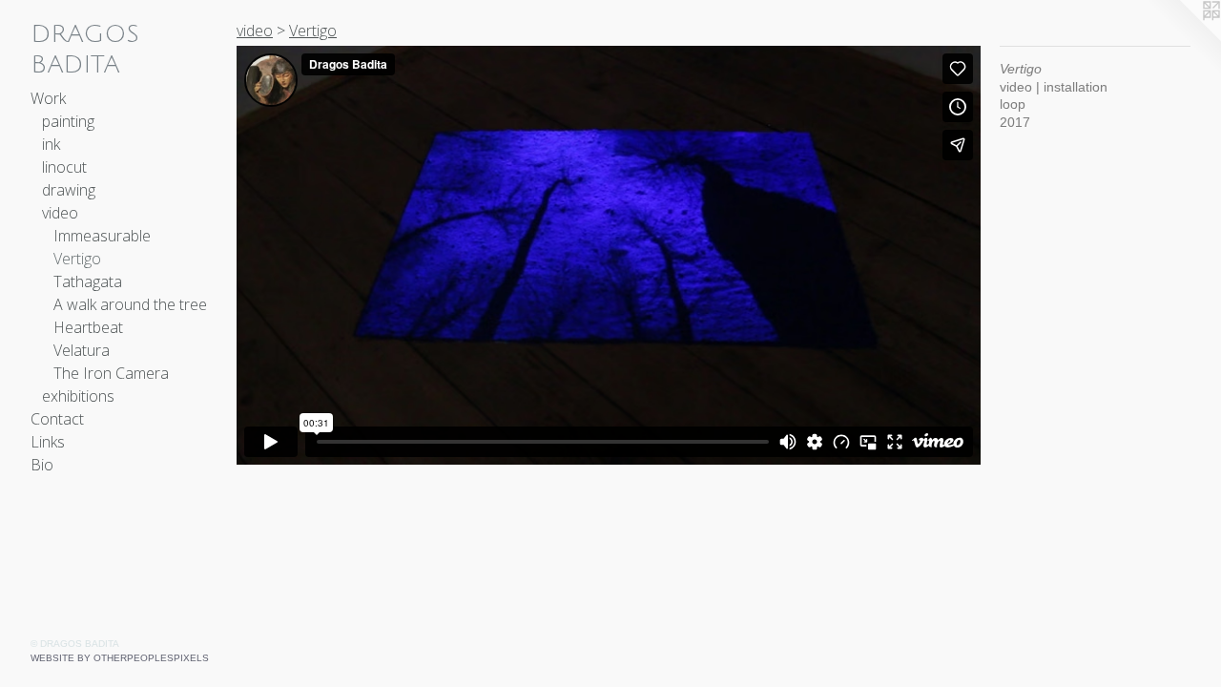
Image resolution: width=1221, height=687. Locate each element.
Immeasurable (102, 235)
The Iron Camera (111, 373)
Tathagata (87, 281)
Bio (42, 464)
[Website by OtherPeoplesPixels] (1183, 38)
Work (48, 98)
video (60, 212)
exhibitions (78, 395)
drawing (68, 189)
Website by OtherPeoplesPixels (120, 658)
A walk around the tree (130, 304)
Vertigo (77, 258)
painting (68, 121)
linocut (64, 166)
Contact (57, 418)
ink (51, 144)
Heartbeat (88, 327)
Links (48, 441)
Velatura (81, 350)
